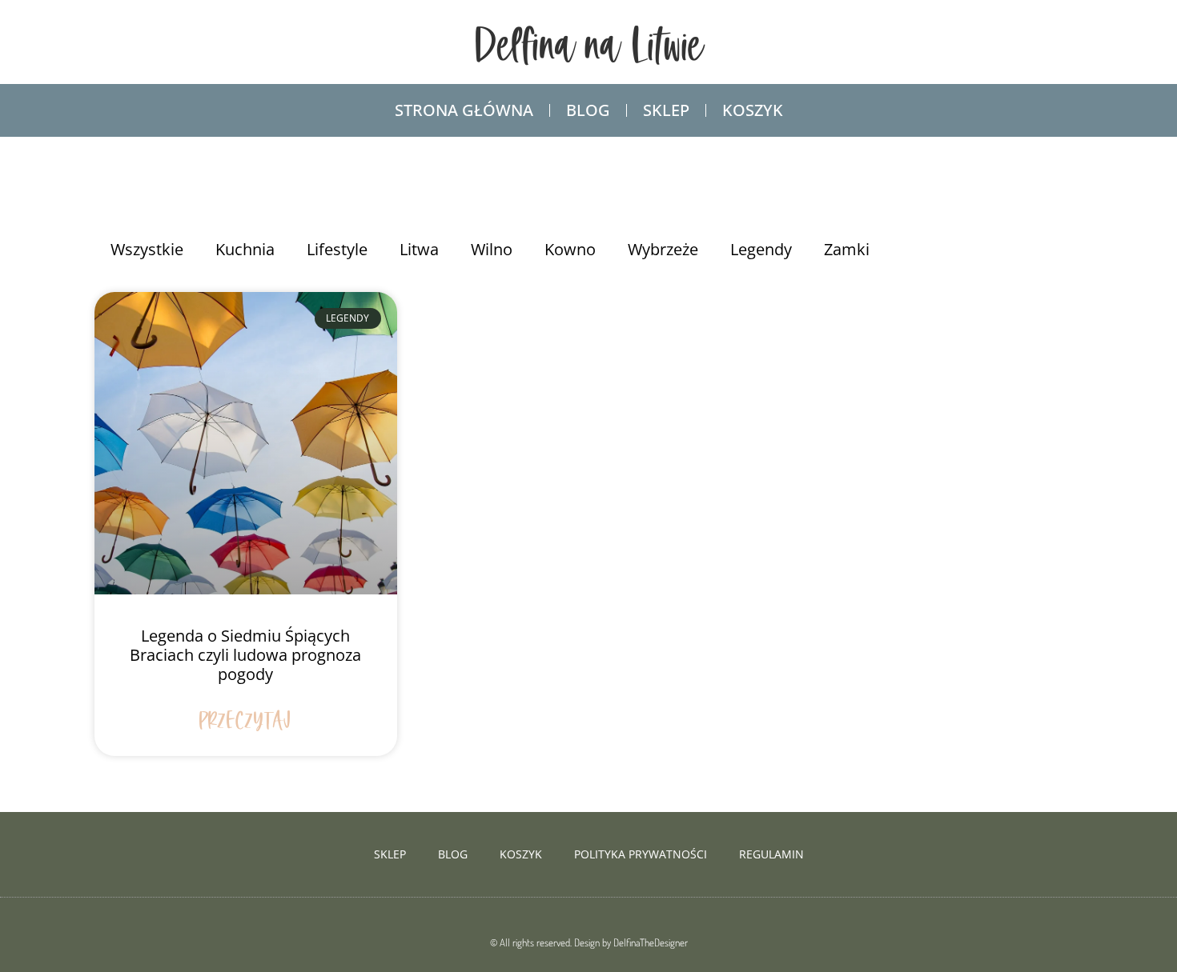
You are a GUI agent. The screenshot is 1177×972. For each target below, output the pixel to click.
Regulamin (771, 854)
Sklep (666, 110)
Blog (588, 110)
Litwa (419, 249)
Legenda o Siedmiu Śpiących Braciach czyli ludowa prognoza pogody (245, 655)
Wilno (491, 249)
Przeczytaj (245, 722)
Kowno (570, 249)
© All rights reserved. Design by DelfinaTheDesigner (589, 942)
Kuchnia (245, 249)
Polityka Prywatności (640, 854)
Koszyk (752, 110)
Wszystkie (146, 249)
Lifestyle (337, 249)
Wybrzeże (663, 249)
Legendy (761, 249)
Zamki (847, 249)
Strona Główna (464, 110)
